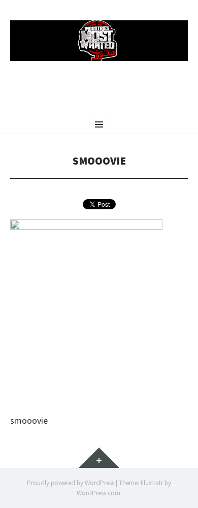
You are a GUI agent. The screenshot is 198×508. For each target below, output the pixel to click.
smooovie (29, 420)
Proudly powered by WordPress (70, 483)
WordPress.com (98, 493)
